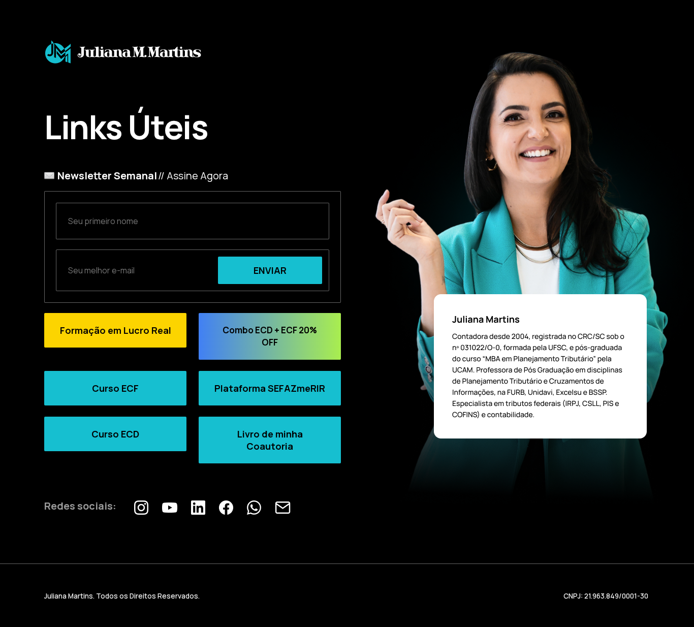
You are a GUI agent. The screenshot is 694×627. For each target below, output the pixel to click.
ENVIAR (270, 270)
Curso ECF (115, 388)
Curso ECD (115, 434)
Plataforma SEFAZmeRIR (269, 388)
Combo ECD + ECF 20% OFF (270, 336)
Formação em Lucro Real (115, 330)
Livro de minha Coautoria (270, 440)
